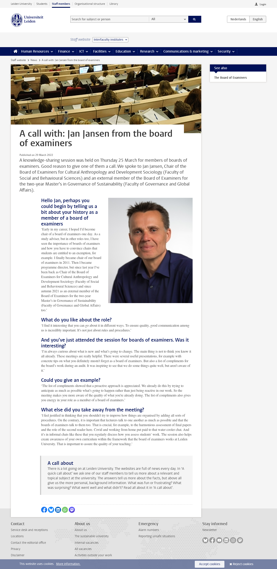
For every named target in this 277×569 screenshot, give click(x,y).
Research (147, 51)
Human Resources (35, 51)
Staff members (61, 4)
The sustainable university (92, 536)
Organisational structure (90, 4)
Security (224, 51)
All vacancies (83, 549)
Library (114, 4)
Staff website (18, 60)
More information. (68, 564)
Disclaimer (17, 555)
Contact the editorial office (28, 543)
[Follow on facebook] (212, 540)
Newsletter (209, 530)
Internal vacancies (86, 543)
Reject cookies (243, 564)
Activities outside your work (93, 555)
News (34, 60)
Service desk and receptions (29, 530)
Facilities (99, 51)
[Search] (194, 19)
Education (123, 51)
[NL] (238, 19)
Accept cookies (209, 564)
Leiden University (21, 4)
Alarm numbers (148, 530)
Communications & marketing (186, 51)
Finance (64, 51)
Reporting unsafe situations (156, 536)
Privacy (15, 549)
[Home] (14, 51)
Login (263, 4)
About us (81, 530)
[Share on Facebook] (44, 510)
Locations (17, 536)
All (153, 19)
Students (41, 4)
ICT (81, 51)
